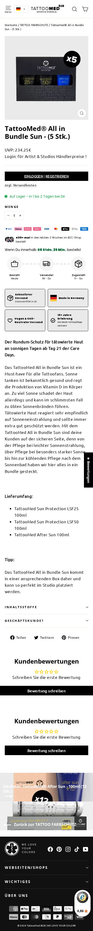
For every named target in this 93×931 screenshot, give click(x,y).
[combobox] (21, 9)
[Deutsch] (21, 9)
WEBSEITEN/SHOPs (26, 867)
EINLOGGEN (33, 176)
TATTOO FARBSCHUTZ (34, 25)
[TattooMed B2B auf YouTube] (85, 848)
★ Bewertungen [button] (88, 470)
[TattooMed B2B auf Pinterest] (59, 848)
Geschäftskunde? (24, 620)
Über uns (16, 895)
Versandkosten (25, 185)
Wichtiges (18, 881)
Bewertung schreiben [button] (46, 690)
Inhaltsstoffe (21, 607)
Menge (12, 207)
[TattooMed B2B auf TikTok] (76, 848)
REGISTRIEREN (57, 176)
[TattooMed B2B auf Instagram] (68, 848)
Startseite (11, 25)
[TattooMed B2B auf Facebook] (50, 848)
